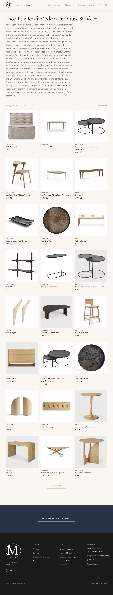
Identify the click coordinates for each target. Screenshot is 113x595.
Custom (57, 5)
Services (36, 553)
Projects (36, 549)
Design (19, 5)
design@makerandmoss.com (97, 555)
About (35, 561)
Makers (68, 5)
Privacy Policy (95, 583)
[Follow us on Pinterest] (11, 570)
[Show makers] (73, 5)
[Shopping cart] (106, 4)
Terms (105, 583)
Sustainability (65, 561)
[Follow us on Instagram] (7, 570)
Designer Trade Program (69, 557)
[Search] (49, 5)
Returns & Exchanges (67, 553)
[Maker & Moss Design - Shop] (8, 5)
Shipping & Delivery (67, 549)
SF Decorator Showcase (42, 557)
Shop (28, 5)
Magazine (63, 565)
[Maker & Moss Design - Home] (16, 550)
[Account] (100, 4)
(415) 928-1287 (92, 560)
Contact (82, 5)
